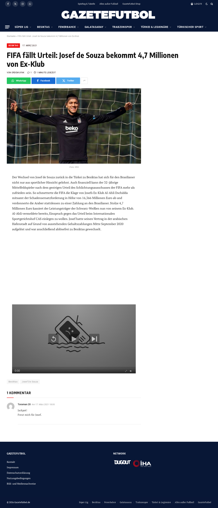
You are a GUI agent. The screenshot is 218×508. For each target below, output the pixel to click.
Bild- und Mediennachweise (21, 483)
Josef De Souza (30, 381)
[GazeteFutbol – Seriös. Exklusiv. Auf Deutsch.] (109, 15)
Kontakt (11, 461)
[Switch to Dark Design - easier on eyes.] (206, 4)
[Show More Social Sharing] (84, 81)
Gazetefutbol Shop (131, 4)
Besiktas (43, 27)
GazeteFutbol (204, 502)
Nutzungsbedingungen (18, 478)
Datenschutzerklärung (18, 472)
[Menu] (7, 27)
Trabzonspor (122, 27)
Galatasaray (94, 27)
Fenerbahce (67, 27)
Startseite (11, 36)
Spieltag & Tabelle (86, 4)
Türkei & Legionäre (154, 27)
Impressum (13, 467)
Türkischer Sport (190, 27)
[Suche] (211, 4)
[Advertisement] (74, 270)
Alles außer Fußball (108, 4)
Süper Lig (21, 27)
